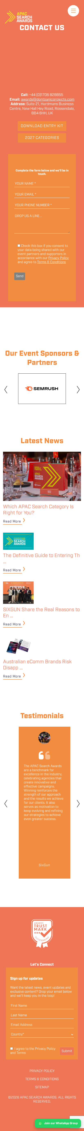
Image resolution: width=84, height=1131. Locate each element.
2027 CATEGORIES (42, 137)
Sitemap (42, 1087)
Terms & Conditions (51, 262)
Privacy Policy (58, 258)
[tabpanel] (42, 388)
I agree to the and (32, 1051)
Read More (12, 521)
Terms (21, 1053)
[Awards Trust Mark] (42, 933)
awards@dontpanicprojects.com (47, 99)
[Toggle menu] (73, 10)
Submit (67, 1051)
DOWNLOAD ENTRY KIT (42, 126)
